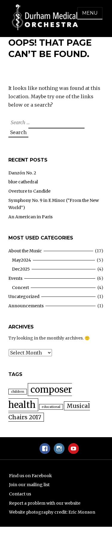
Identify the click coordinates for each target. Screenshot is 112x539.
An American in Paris (30, 216)
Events (15, 278)
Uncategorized (23, 296)
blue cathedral (23, 182)
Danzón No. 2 (22, 173)
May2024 (21, 260)
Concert (20, 287)
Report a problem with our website (44, 503)
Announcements (26, 305)
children (17, 392)
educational (51, 407)
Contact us (20, 494)
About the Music (25, 251)
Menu (90, 13)
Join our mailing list (29, 484)
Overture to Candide (29, 191)
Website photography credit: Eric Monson (52, 512)
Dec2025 (21, 269)
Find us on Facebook (30, 475)
